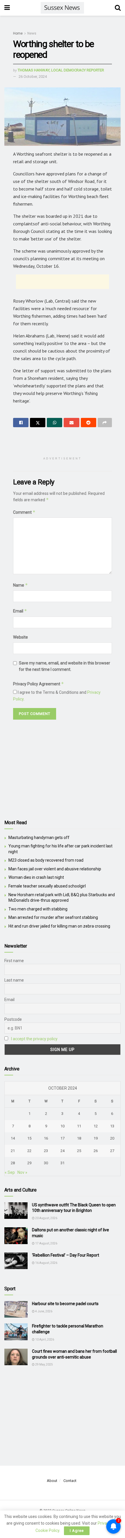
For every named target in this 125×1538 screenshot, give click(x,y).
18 (79, 1138)
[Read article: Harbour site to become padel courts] (16, 1309)
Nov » (22, 1172)
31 (62, 1163)
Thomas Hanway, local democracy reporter (61, 70)
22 (29, 1151)
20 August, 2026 (46, 1218)
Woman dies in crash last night (36, 877)
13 (112, 1126)
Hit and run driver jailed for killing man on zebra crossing (59, 926)
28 (13, 1163)
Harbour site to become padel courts (65, 1303)
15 (29, 1138)
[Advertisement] (62, 281)
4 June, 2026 (43, 1311)
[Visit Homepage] (62, 8)
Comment (24, 512)
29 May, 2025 (44, 1364)
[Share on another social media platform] (105, 422)
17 (62, 1138)
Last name (14, 980)
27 (112, 1151)
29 (29, 1163)
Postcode (13, 1019)
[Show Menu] (7, 8)
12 (96, 1126)
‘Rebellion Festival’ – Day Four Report (65, 1255)
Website (20, 637)
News (31, 33)
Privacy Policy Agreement (38, 684)
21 (13, 1151)
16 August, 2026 (46, 1262)
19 (96, 1138)
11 (79, 1126)
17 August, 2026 (46, 1243)
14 (13, 1138)
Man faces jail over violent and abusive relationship (54, 869)
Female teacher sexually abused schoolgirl (47, 886)
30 (46, 1163)
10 (62, 1126)
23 (46, 1151)
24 (62, 1151)
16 (46, 1138)
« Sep (10, 1172)
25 (79, 1151)
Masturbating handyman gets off (38, 837)
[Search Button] (118, 8)
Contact (69, 1480)
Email (20, 611)
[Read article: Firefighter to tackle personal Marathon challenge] (16, 1331)
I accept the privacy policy (34, 1038)
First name (14, 960)
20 (112, 1138)
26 (96, 1151)
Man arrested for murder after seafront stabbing (53, 917)
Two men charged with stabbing (37, 909)
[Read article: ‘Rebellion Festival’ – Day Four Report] (16, 1261)
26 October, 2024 (33, 76)
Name (20, 585)
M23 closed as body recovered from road (45, 860)
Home (18, 33)
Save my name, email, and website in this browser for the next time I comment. (64, 666)
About (52, 1480)
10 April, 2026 (44, 1339)
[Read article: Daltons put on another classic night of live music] (16, 1235)
